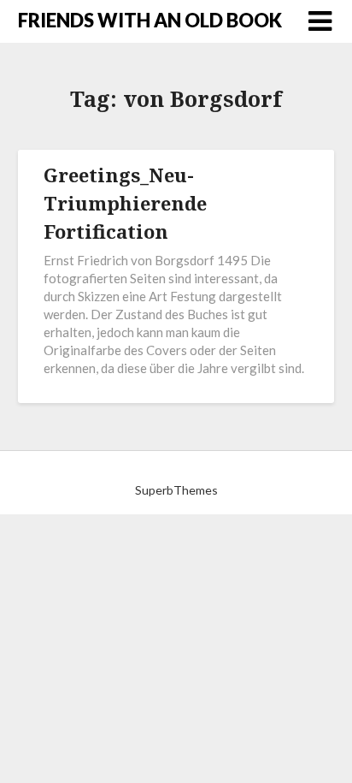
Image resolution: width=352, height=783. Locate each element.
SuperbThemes (176, 490)
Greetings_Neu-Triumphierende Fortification (125, 203)
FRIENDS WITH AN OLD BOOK (150, 20)
